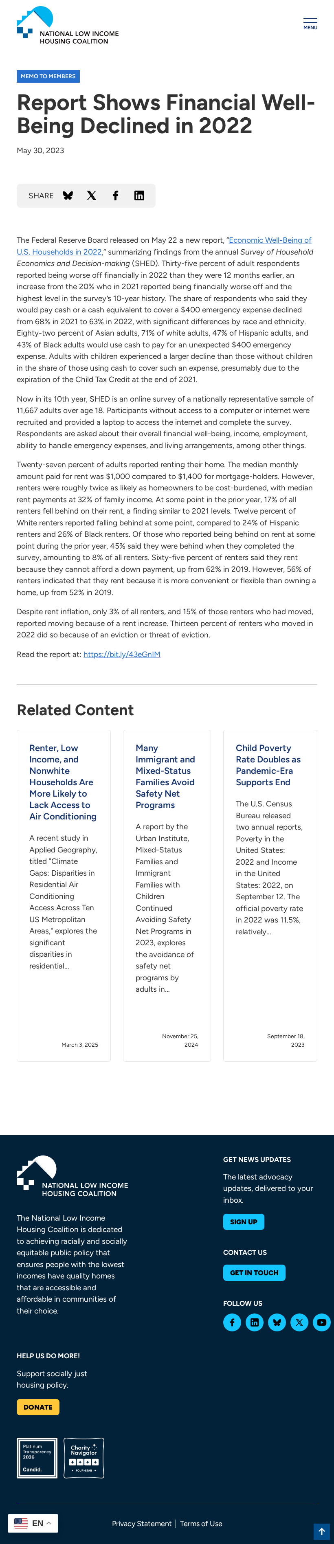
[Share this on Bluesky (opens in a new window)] (68, 195)
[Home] (68, 25)
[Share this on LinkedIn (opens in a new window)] (139, 195)
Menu (310, 28)
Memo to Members (48, 76)
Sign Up (243, 1222)
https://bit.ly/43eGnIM (122, 654)
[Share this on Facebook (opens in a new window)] (116, 195)
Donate (38, 1407)
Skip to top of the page (322, 1532)
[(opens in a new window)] (232, 1322)
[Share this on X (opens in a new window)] (92, 195)
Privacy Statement (142, 1524)
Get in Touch (254, 1273)
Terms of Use (201, 1524)
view (64, 896)
